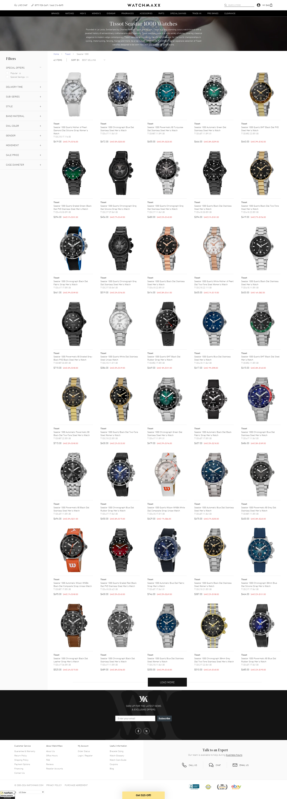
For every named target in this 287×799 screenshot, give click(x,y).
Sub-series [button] (13, 96)
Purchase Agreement (76, 785)
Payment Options (22, 764)
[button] (7, 795)
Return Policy (20, 755)
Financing (18, 768)
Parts (161, 13)
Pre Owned (212, 13)
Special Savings (178, 13)
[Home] (144, 5)
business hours (234, 754)
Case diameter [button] (15, 164)
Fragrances (127, 13)
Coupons (114, 764)
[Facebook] (138, 731)
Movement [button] (12, 145)
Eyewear (111, 13)
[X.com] (146, 731)
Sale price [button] (12, 155)
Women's (96, 13)
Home (56, 54)
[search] (225, 5)
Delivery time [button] (14, 86)
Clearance (229, 13)
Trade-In (196, 13)
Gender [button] (11, 135)
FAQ (48, 759)
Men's (83, 13)
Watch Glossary (117, 755)
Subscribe (164, 718)
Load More (167, 682)
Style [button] (9, 106)
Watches (69, 13)
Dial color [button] (12, 125)
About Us (50, 751)
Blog (112, 768)
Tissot (68, 54)
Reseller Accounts (54, 768)
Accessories (146, 13)
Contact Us (19, 772)
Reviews (50, 764)
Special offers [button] (15, 67)
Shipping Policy (21, 759)
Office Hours (52, 755)
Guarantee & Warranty (24, 751)
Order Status (84, 751)
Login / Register (85, 755)
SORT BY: (75, 60)
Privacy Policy (54, 785)
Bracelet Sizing (116, 751)
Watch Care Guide (118, 759)
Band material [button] (15, 116)
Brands (55, 13)
